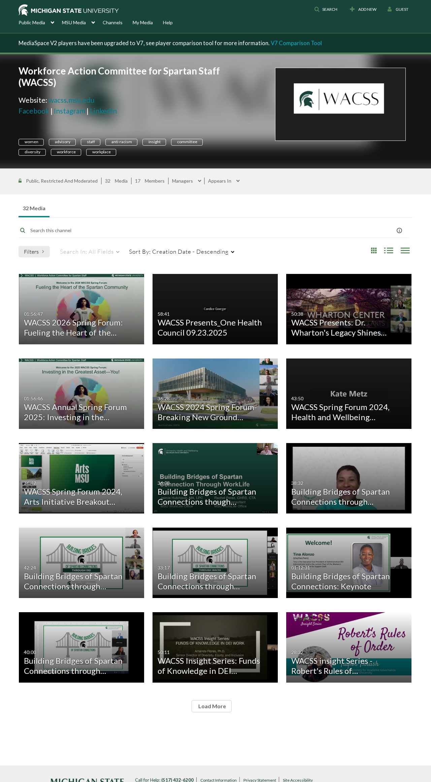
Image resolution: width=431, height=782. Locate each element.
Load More (211, 706)
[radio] (373, 251)
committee (186, 141)
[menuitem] (40, 22)
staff (90, 141)
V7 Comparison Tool (296, 42)
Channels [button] (113, 22)
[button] (326, 9)
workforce (66, 151)
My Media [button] (143, 22)
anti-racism (121, 141)
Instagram (69, 110)
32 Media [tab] (34, 208)
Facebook (34, 110)
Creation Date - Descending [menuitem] (179, 251)
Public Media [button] (32, 22)
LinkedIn (103, 110)
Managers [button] (183, 181)
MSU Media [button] (74, 22)
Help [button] (168, 22)
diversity (32, 151)
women (31, 141)
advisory (62, 141)
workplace (101, 151)
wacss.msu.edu (71, 100)
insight (154, 141)
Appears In (220, 181)
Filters (31, 251)
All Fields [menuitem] (87, 251)
